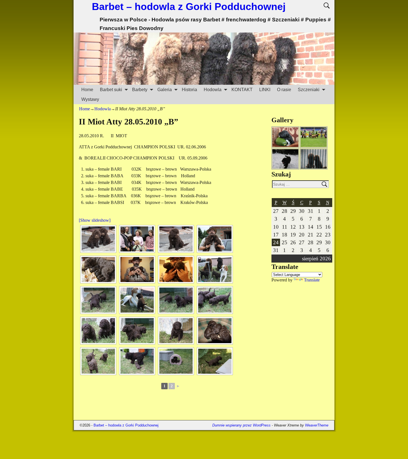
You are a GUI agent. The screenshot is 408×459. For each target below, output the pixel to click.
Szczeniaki (308, 89)
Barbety (139, 89)
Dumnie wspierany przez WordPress (241, 425)
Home (87, 89)
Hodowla (212, 89)
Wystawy (90, 99)
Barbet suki (111, 89)
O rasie (284, 89)
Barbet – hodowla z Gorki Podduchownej (189, 6)
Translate (312, 280)
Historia (189, 89)
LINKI (264, 89)
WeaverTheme (316, 425)
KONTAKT (242, 89)
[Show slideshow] (94, 220)
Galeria (164, 89)
